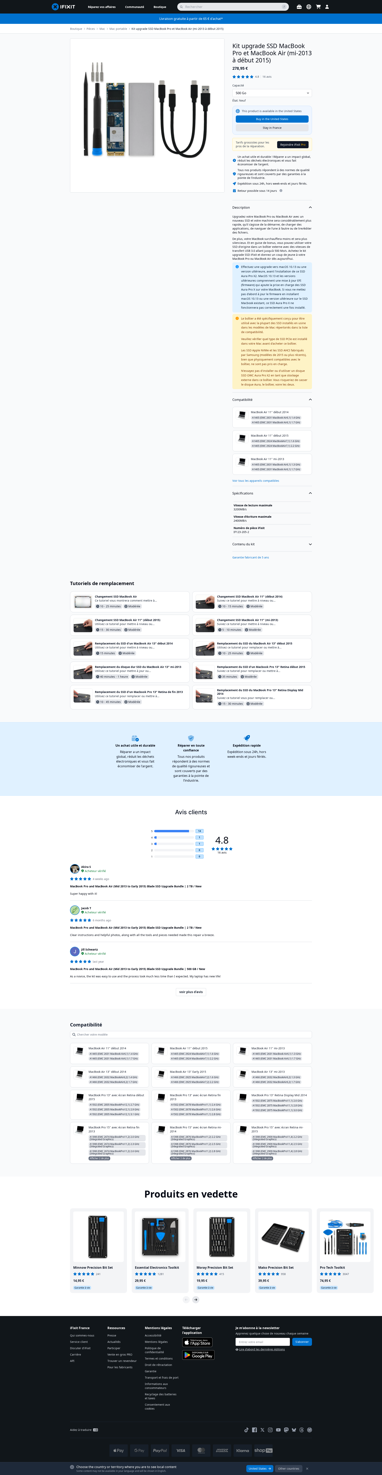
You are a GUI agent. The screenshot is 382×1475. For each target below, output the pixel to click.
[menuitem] (101, 7)
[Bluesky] (294, 1430)
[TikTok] (246, 1430)
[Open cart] (318, 7)
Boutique (76, 29)
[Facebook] (254, 1430)
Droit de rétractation (158, 1365)
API (72, 1361)
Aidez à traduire (81, 1430)
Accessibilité (153, 1335)
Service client (79, 1342)
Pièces (91, 29)
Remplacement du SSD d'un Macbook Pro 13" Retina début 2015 (261, 667)
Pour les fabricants (120, 1367)
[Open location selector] (309, 7)
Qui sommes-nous (82, 1335)
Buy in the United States (272, 119)
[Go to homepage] (65, 6)
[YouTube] (278, 1430)
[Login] (327, 7)
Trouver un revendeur (122, 1361)
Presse (111, 1335)
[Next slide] (195, 1299)
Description (241, 207)
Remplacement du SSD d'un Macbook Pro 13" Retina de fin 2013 (139, 692)
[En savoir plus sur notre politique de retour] (281, 190)
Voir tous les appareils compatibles (255, 481)
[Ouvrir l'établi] (299, 7)
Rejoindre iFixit (292, 144)
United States (258, 1468)
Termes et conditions (159, 1358)
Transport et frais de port (161, 1377)
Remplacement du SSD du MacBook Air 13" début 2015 (254, 643)
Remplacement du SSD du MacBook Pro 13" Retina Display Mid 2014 (260, 692)
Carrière (75, 1354)
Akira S (86, 867)
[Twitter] (262, 1430)
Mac (102, 29)
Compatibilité (242, 399)
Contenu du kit (243, 544)
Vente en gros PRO (119, 1354)
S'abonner (302, 1342)
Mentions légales (156, 1342)
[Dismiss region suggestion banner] (307, 1468)
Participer (113, 1348)
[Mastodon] (286, 1430)
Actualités (114, 1342)
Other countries (288, 1468)
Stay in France (272, 128)
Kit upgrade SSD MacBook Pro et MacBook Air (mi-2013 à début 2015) (177, 29)
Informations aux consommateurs (156, 1386)
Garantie (150, 1371)
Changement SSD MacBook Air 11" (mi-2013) (247, 620)
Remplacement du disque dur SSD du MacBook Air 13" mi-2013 (138, 667)
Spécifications (242, 493)
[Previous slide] (186, 1299)
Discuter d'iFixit (80, 1348)
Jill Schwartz (89, 949)
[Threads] (301, 1430)
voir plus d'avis (191, 992)
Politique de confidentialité (154, 1350)
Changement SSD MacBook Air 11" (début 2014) (250, 596)
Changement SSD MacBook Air (116, 596)
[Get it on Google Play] (198, 1355)
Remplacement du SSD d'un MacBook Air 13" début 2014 (134, 643)
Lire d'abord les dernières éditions (262, 1349)
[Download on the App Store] (197, 1342)
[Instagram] (270, 1430)
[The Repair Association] (309, 1430)
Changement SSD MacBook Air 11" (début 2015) (127, 620)
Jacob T (86, 908)
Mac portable (118, 29)
